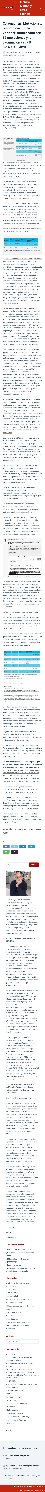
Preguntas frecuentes (35, 1486)
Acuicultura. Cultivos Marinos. (18, 1283)
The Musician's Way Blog (16, 1420)
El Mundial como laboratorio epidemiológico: (17, 1260)
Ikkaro (9, 1393)
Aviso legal (39, 1490)
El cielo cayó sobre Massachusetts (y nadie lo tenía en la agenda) (20, 1269)
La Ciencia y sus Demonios (16, 1403)
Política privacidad (27, 1490)
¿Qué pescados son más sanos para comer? (20, 1254)
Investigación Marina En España (19, 1322)
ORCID (9, 1232)
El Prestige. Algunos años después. (20, 1306)
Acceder (9, 1430)
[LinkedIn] (22, 846)
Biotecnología (11, 1293)
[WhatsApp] (6, 852)
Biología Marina (12, 1289)
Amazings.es (11, 1354)
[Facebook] (6, 846)
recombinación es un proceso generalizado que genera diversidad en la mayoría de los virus (22, 413)
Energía (9, 1309)
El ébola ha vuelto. (13, 1265)
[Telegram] (31, 846)
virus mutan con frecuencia (16, 61)
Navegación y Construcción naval (19, 1325)
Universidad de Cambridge (17, 634)
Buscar (34, 864)
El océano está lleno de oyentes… (19, 1249)
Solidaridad (20, 55)
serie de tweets (14, 517)
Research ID (11, 1238)
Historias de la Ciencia (15, 1390)
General (12, 55)
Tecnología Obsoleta (14, 1413)
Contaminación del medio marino (19, 1299)
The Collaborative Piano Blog (17, 1416)
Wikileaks (10, 1423)
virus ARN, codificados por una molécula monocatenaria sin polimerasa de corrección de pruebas (21, 311)
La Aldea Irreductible (14, 1397)
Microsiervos (11, 1407)
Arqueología (11, 1286)
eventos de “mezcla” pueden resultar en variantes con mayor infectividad (22, 430)
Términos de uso (20, 1486)
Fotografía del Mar (13, 1312)
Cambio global (12, 1296)
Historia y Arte (12, 1319)
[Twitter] (14, 846)
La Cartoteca (11, 1400)
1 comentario (17, 1469)
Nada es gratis (12, 1410)
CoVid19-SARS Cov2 (14, 1302)
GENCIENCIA (11, 1381)
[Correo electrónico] (14, 852)
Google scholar (12, 1227)
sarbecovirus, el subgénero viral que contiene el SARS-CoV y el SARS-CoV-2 (22, 78)
